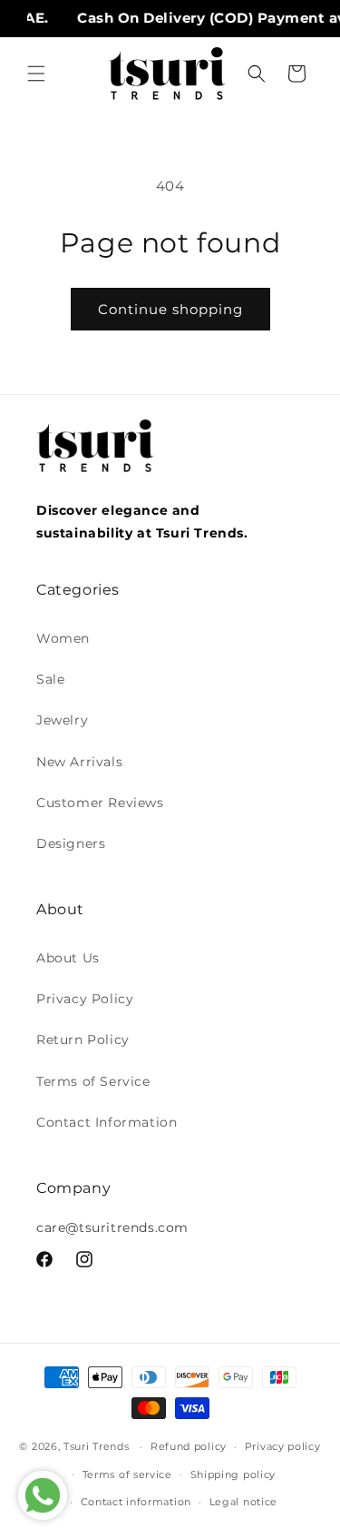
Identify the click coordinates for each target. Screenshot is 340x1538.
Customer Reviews (100, 802)
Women (63, 638)
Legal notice (243, 1501)
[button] (36, 74)
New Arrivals (79, 762)
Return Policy (83, 1039)
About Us (68, 958)
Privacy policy (283, 1446)
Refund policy (189, 1446)
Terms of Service (93, 1081)
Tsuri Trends (96, 1446)
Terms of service (127, 1474)
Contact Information (106, 1122)
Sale (50, 679)
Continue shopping (170, 309)
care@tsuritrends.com (112, 1227)
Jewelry (62, 720)
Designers (70, 843)
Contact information (136, 1501)
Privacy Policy (84, 999)
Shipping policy (233, 1474)
